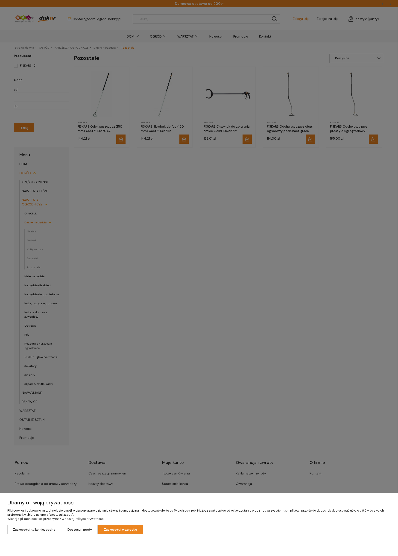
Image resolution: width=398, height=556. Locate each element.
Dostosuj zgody (79, 529)
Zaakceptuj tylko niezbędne (34, 529)
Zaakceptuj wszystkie (120, 529)
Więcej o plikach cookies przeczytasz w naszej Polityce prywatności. (56, 519)
